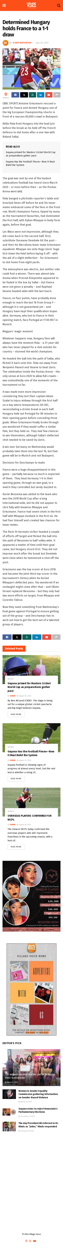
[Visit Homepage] (31, 5)
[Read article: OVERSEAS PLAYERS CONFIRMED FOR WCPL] (31, 802)
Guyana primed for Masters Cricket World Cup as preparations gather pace (29, 687)
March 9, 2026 (12, 1082)
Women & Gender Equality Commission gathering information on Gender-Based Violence (38, 1094)
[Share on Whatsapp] (32, 95)
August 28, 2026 (24, 825)
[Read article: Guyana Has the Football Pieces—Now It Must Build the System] (31, 737)
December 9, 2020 (27, 1116)
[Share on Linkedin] (40, 95)
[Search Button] (58, 5)
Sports (13, 16)
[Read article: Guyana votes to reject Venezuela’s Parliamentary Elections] (9, 1112)
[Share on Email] (48, 95)
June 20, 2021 (42, 42)
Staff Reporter (22, 42)
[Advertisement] (31, 1172)
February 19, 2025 (27, 1131)
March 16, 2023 (26, 1102)
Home (5, 16)
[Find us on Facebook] (26, 1241)
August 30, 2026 (24, 696)
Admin (12, 696)
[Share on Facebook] (15, 95)
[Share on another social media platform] (56, 95)
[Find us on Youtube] (34, 1241)
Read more (18, 713)
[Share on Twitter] (24, 95)
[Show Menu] (4, 5)
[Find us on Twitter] (30, 1241)
